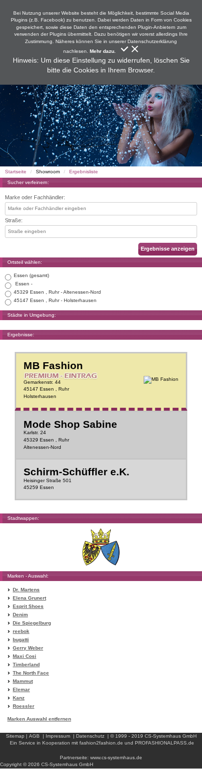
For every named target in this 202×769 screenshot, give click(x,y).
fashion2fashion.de (101, 743)
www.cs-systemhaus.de (116, 757)
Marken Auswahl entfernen (39, 719)
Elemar (21, 689)
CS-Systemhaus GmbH (171, 736)
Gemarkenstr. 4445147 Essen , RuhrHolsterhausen (53, 380)
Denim (20, 614)
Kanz (19, 697)
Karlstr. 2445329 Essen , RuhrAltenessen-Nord (70, 434)
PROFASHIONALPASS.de (164, 743)
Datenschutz (90, 736)
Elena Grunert (29, 598)
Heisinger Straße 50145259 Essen (76, 478)
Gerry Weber (28, 648)
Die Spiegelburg (32, 623)
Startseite (15, 171)
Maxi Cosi (24, 656)
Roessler (23, 706)
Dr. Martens (26, 589)
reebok (21, 631)
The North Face (31, 673)
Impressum (58, 736)
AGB (34, 736)
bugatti (21, 639)
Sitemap (15, 736)
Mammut (23, 681)
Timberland (26, 664)
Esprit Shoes (28, 606)
